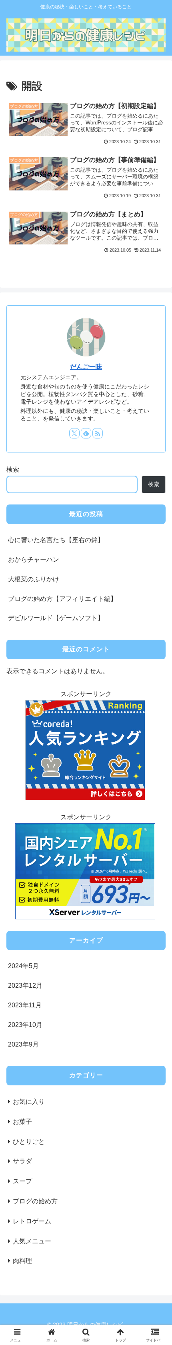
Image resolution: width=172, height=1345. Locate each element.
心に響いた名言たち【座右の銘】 (56, 539)
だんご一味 (86, 366)
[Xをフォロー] (74, 433)
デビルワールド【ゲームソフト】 (56, 617)
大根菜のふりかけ (33, 579)
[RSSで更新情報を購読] (97, 433)
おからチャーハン (33, 559)
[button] (155, 1105)
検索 (12, 469)
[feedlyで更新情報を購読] (86, 433)
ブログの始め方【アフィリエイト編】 (62, 598)
